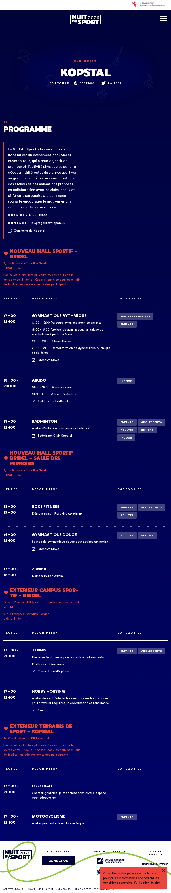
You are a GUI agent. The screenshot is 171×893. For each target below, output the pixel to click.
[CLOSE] (163, 870)
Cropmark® (107, 889)
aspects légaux (145, 873)
